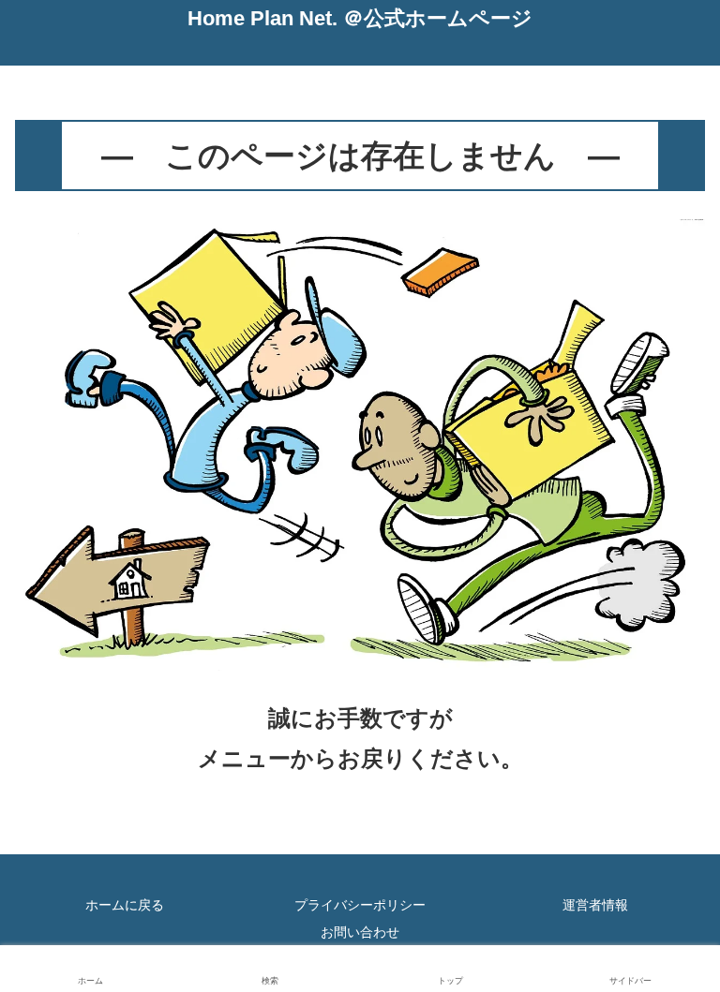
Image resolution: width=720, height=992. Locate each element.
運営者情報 (595, 904)
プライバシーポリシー (360, 904)
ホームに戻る (124, 904)
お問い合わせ (360, 932)
